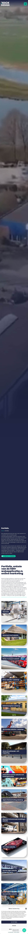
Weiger (14, 925)
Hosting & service (6, 639)
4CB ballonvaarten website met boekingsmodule (13, 775)
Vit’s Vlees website (9, 847)
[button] (26, 908)
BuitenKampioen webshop (11, 706)
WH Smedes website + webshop (13, 729)
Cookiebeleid (10, 932)
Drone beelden (12, 683)
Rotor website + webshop (11, 680)
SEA (9, 803)
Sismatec (6, 612)
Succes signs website (10, 870)
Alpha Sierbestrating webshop (13, 800)
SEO (9, 615)
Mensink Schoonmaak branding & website (14, 820)
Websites (17, 639)
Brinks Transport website (11, 659)
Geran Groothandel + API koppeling (11, 752)
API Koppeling (5, 683)
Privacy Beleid (16, 932)
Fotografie (5, 615)
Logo (8, 709)
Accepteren (14, 922)
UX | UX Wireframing (6, 686)
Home (2, 530)
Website (18, 615)
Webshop (13, 615)
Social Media (16, 803)
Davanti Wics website (10, 894)
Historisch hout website (10, 635)
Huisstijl (4, 709)
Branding (4, 874)
